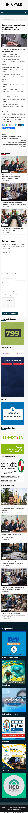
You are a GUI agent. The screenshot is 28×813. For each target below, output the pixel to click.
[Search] (25, 12)
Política (4, 558)
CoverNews (10, 809)
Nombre (5, 273)
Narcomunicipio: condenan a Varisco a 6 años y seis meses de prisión (12, 136)
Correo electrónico (18, 274)
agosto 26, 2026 (6, 180)
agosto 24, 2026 (6, 618)
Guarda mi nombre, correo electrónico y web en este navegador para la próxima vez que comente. (14, 293)
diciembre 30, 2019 (8, 31)
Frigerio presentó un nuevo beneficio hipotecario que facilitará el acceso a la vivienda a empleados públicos (12, 176)
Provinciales (5, 23)
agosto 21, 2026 (6, 232)
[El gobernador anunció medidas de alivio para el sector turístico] (14, 218)
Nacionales (5, 609)
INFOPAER (14, 4)
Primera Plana (5, 503)
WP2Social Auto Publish (8, 812)
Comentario (6, 252)
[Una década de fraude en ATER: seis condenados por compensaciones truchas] (14, 551)
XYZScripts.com (21, 812)
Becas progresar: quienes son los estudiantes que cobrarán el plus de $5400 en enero (14, 143)
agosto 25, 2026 (6, 206)
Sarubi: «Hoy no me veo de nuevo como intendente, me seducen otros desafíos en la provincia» (13, 508)
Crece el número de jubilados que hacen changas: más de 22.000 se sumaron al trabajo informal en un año (13, 615)
